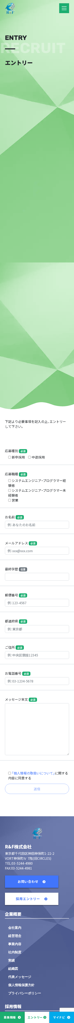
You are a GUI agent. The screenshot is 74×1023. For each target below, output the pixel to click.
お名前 (13, 516)
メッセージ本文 (20, 699)
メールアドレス (20, 542)
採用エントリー (28, 898)
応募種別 (15, 450)
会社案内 (14, 928)
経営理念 (14, 936)
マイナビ (59, 1017)
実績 (11, 960)
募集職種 (10, 1017)
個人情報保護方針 (21, 985)
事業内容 (14, 944)
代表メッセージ (19, 977)
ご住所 (13, 647)
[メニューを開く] (64, 8)
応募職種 (15, 473)
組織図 (13, 969)
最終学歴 (15, 569)
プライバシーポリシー (24, 993)
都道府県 (15, 621)
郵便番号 (15, 595)
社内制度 (14, 952)
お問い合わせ (28, 881)
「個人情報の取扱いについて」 (33, 773)
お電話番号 (17, 673)
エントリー (35, 1017)
